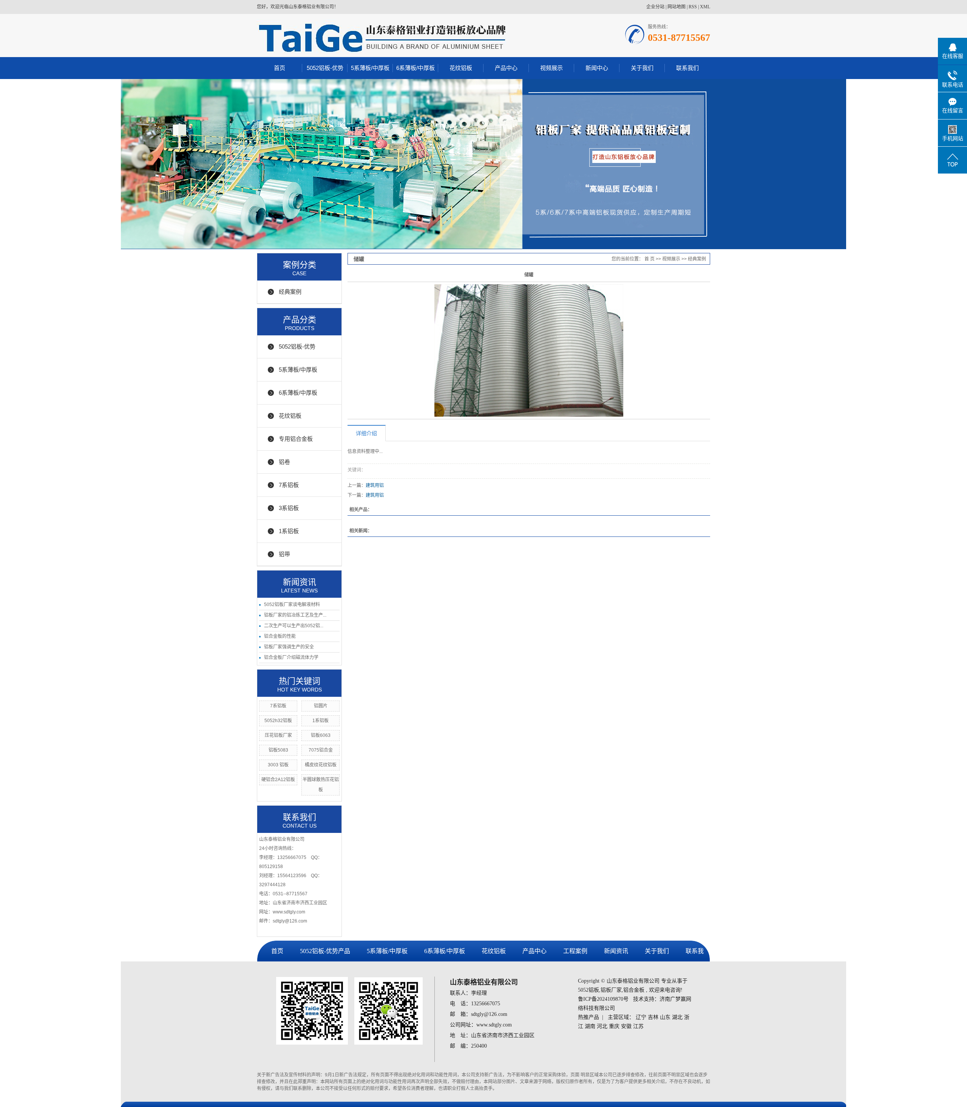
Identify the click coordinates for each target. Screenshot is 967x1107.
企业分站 (655, 6)
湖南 (590, 1026)
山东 (665, 1017)
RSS (693, 6)
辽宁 (641, 1017)
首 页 (649, 259)
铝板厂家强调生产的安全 (289, 647)
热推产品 (588, 1017)
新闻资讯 (616, 951)
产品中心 (506, 68)
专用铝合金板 (296, 439)
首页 (279, 68)
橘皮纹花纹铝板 (321, 764)
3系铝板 (289, 508)
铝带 (284, 554)
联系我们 (687, 68)
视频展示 (551, 68)
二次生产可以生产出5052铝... (293, 625)
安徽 (626, 1026)
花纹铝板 (461, 68)
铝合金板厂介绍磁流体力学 (291, 657)
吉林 (653, 1017)
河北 (602, 1026)
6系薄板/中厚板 (415, 68)
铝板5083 (278, 750)
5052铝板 (588, 990)
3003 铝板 (278, 764)
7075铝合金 (321, 750)
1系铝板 (289, 531)
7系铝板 (289, 485)
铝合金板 (633, 990)
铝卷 (284, 462)
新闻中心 (596, 68)
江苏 (638, 1026)
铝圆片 (320, 706)
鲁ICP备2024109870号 (603, 999)
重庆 (614, 1026)
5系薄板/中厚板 (370, 68)
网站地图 (676, 6)
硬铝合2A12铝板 (278, 779)
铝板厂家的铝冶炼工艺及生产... (295, 615)
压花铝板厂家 (278, 735)
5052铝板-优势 (325, 68)
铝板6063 (321, 735)
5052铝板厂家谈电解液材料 (292, 604)
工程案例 (575, 951)
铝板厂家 (611, 990)
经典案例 (290, 291)
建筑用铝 (375, 485)
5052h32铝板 (278, 720)
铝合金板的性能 (280, 636)
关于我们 (642, 68)
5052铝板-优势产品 (325, 951)
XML (705, 6)
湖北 (677, 1017)
